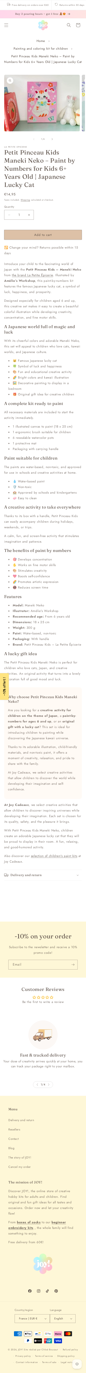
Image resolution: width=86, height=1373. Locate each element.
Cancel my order (19, 1167)
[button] (6, 25)
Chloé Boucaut (50, 1349)
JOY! (20, 1349)
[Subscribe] (72, 965)
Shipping (25, 199)
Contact (13, 1139)
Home (41, 41)
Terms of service (44, 1356)
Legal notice (67, 1362)
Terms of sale (49, 1362)
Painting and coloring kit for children (41, 48)
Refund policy (70, 1349)
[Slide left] (33, 139)
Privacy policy (23, 1356)
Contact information (27, 1362)
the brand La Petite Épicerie (32, 275)
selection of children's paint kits (54, 856)
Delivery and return (21, 1120)
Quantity (9, 207)
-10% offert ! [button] (4, 686)
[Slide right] (52, 139)
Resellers (14, 1129)
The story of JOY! (19, 1157)
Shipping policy (66, 1356)
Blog (11, 1148)
